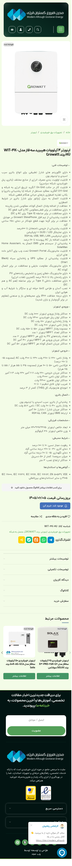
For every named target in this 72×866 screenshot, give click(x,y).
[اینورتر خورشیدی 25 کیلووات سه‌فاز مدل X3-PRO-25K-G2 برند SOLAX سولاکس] (53, 641)
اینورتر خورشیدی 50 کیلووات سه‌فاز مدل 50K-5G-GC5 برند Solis (20, 664)
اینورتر (34, 132)
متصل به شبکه (16, 532)
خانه (68, 132)
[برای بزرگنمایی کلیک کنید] (64, 119)
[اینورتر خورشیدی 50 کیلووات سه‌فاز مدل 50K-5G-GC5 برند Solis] (19, 641)
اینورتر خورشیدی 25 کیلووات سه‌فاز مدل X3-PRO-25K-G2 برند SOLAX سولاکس (54, 664)
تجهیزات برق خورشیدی (51, 132)
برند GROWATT (32, 532)
